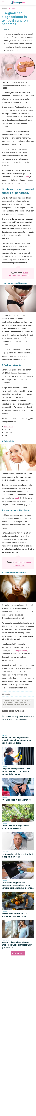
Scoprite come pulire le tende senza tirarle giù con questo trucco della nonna (16, 771)
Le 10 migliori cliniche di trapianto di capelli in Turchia (18, 855)
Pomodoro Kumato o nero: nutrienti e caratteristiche (14, 915)
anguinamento (21, 650)
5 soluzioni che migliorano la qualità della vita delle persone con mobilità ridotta (17, 740)
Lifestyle (4, 8)
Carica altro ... (18, 953)
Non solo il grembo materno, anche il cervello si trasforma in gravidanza (17, 945)
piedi (17, 498)
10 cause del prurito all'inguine (16, 800)
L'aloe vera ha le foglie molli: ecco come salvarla (15, 827)
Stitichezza (8, 426)
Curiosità (12, 8)
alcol (27, 177)
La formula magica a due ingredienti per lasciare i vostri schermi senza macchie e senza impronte (17, 885)
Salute (4, 735)
